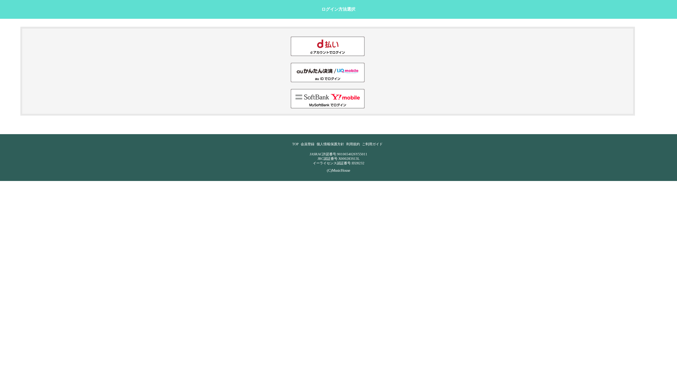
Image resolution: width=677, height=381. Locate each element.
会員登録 (307, 144)
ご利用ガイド (372, 144)
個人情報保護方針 (330, 144)
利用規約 (353, 144)
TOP (295, 144)
